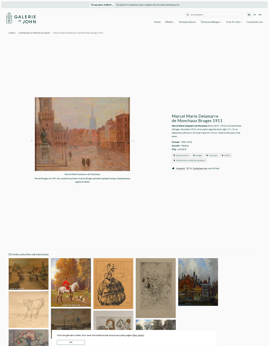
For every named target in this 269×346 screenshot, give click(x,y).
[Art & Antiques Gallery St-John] (20, 18)
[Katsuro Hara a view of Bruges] (29, 273)
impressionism (182, 155)
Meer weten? (138, 335)
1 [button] (74, 185)
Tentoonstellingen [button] (210, 21)
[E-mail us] (187, 168)
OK (70, 342)
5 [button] (90, 185)
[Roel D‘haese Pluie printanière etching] (156, 287)
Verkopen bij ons (187, 21)
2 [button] (78, 185)
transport (180, 168)
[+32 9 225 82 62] (191, 168)
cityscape (213, 155)
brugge (198, 155)
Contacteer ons (254, 21)
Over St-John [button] (233, 21)
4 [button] (86, 185)
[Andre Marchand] (71, 282)
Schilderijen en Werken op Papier (34, 32)
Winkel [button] (169, 21)
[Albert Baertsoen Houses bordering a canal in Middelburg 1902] (198, 281)
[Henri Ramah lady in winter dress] (113, 283)
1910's (227, 155)
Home (157, 21)
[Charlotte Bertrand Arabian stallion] (29, 309)
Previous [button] (31, 140)
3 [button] (82, 185)
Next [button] (132, 140)
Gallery (12, 32)
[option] (82, 140)
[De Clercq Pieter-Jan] (71, 323)
